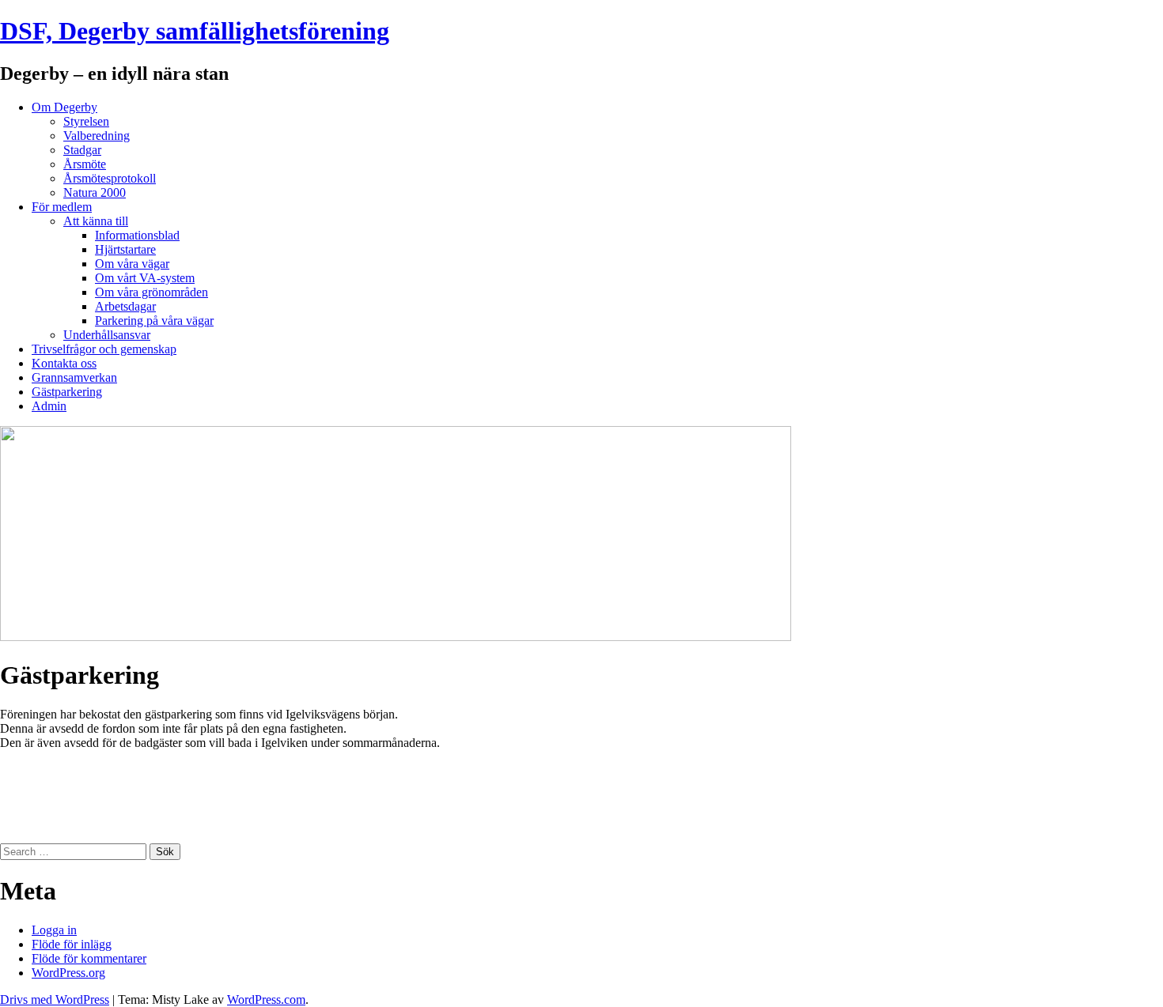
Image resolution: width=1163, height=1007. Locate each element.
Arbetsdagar (125, 306)
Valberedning (96, 135)
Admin (49, 406)
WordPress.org (68, 972)
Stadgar (82, 150)
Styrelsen (86, 121)
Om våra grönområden (151, 292)
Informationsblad (137, 235)
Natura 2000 (94, 192)
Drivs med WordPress (54, 999)
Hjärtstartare (125, 249)
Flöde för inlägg (72, 944)
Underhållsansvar (106, 334)
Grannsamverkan (74, 377)
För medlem (62, 206)
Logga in (54, 930)
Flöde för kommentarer (89, 958)
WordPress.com (266, 999)
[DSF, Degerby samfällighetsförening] (395, 636)
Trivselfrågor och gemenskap (104, 349)
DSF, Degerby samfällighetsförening (194, 31)
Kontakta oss (64, 363)
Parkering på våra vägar (154, 320)
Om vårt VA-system (145, 278)
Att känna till (95, 221)
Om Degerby (64, 107)
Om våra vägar (132, 263)
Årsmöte (84, 164)
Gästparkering (67, 391)
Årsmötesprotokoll (109, 178)
